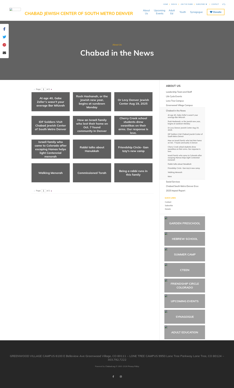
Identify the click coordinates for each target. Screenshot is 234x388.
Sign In (174, 4)
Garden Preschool (184, 223)
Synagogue (196, 12)
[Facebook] (113, 377)
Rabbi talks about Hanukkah (92, 149)
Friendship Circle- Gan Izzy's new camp (133, 149)
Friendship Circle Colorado (185, 285)
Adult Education (184, 332)
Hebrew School (185, 239)
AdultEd (172, 12)
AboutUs (146, 12)
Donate (217, 12)
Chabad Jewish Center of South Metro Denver (79, 13)
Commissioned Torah (92, 173)
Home (165, 4)
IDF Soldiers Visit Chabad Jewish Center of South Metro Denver (50, 125)
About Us (117, 44)
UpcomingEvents (159, 12)
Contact (215, 4)
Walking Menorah (50, 173)
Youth (183, 12)
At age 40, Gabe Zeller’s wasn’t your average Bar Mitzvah (50, 101)
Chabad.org (110, 366)
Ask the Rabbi (187, 4)
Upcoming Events (185, 301)
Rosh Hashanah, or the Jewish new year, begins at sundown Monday (92, 101)
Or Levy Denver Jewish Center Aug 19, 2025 (133, 101)
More (170, 176)
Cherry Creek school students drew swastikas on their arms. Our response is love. (133, 125)
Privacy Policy (133, 366)
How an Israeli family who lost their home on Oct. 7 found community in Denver (92, 125)
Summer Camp (185, 254)
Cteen (184, 270)
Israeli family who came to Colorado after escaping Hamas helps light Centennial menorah (51, 149)
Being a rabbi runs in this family (133, 172)
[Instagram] (121, 377)
